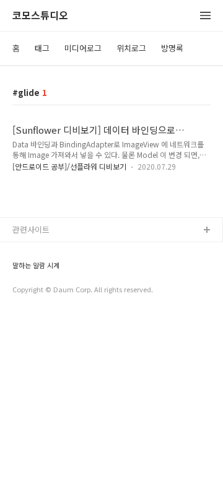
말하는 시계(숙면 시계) (51, 270)
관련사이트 (31, 229)
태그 (42, 48)
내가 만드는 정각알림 (49, 250)
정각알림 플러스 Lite (48, 290)
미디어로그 (83, 48)
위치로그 (131, 48)
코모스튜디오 (40, 15)
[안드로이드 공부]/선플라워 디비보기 (69, 166)
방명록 (172, 48)
